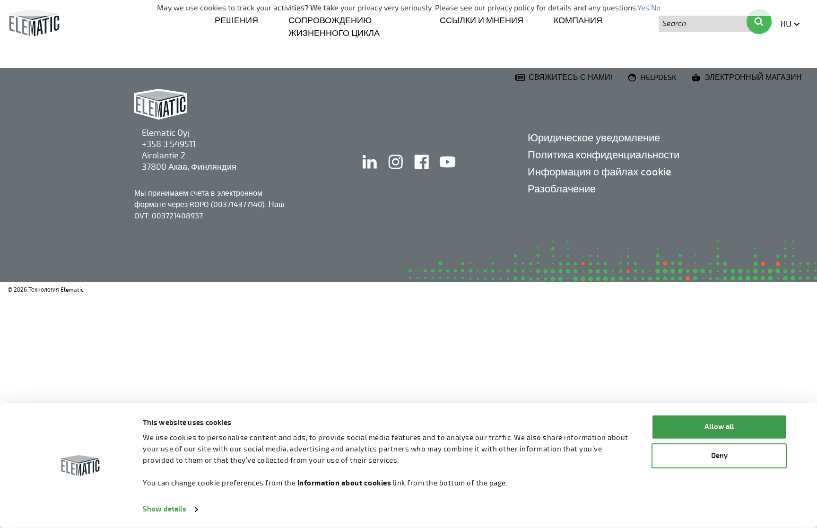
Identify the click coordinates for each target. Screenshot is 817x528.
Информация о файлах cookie (599, 171)
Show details (164, 509)
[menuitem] (236, 19)
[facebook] (422, 171)
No (656, 8)
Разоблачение (562, 188)
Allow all (719, 427)
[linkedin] (370, 171)
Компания (578, 20)
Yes (643, 8)
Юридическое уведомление (594, 137)
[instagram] (396, 171)
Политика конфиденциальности (603, 154)
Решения (236, 20)
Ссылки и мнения (481, 20)
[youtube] (447, 171)
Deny (719, 455)
